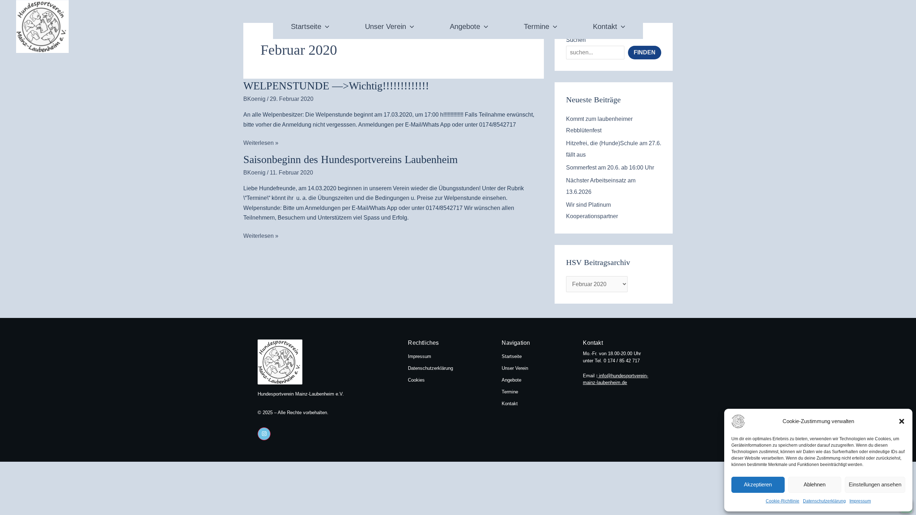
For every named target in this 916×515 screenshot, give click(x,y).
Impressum (860, 501)
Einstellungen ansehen (875, 484)
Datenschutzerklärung (824, 501)
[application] (325, 26)
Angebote (465, 26)
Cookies (416, 380)
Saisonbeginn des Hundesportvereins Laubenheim (350, 159)
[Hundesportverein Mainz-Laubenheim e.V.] (749, 421)
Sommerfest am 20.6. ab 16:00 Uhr (610, 168)
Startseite (306, 26)
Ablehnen (814, 484)
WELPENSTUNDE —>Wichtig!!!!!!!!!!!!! (336, 86)
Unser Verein (385, 26)
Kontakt (605, 26)
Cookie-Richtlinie (782, 501)
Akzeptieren (758, 484)
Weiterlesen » (260, 142)
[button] (901, 421)
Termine (536, 26)
